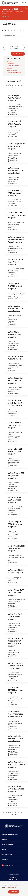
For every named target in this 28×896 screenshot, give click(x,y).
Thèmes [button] (4, 849)
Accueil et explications (14, 47)
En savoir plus (5, 16)
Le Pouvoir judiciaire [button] (7, 844)
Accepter (14, 891)
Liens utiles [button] (5, 859)
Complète (9, 61)
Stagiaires (9, 68)
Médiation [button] (4, 839)
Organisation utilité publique (14, 72)
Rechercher (18, 53)
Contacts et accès (9, 865)
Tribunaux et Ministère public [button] (10, 834)
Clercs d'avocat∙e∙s (12, 70)
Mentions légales (14, 879)
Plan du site (14, 877)
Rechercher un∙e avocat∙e (9, 35)
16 (12, 88)
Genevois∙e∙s (10, 63)
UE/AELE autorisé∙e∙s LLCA (13, 65)
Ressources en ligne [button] (7, 854)
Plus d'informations (11, 887)
